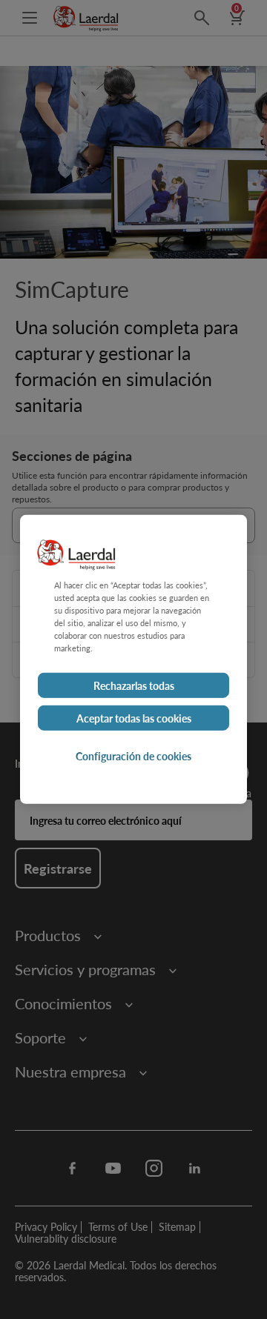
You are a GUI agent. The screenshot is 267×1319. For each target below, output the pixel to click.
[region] (133, 659)
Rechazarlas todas (133, 685)
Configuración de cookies (133, 755)
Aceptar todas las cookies (133, 718)
